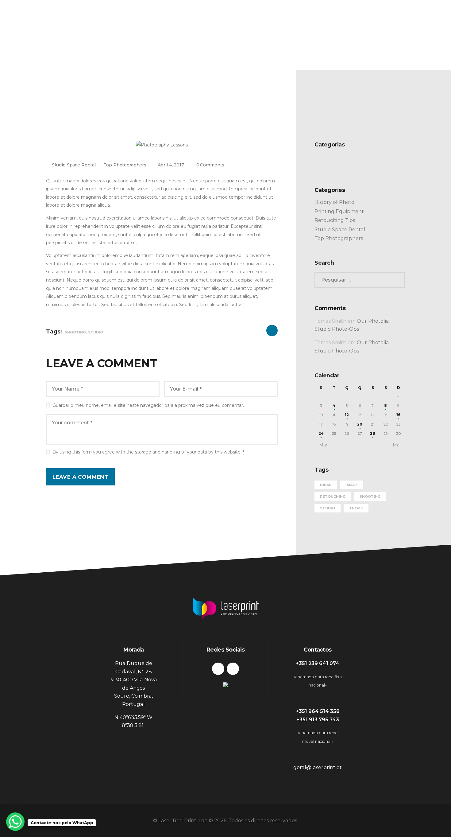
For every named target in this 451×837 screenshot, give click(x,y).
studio (95, 332)
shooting (75, 332)
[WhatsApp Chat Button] (15, 821)
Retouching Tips (334, 220)
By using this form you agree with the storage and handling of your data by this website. (148, 452)
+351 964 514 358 (318, 711)
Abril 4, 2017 (171, 165)
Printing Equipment (339, 211)
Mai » (398, 445)
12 (347, 414)
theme (356, 508)
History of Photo (334, 202)
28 (372, 433)
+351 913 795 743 (317, 719)
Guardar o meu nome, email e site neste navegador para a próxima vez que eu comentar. (148, 405)
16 (398, 414)
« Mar (321, 445)
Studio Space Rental (74, 165)
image (351, 485)
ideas (325, 485)
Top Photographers (124, 165)
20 (359, 424)
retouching (332, 496)
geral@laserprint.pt (317, 767)
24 (321, 433)
